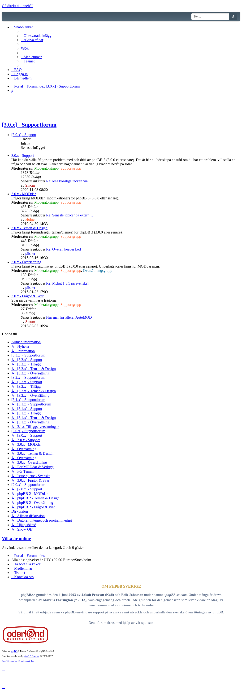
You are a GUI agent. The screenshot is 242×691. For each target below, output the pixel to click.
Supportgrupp (70, 168)
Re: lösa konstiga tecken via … (69, 181)
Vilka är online (16, 538)
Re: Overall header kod (63, 249)
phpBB (14, 651)
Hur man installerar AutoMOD (69, 317)
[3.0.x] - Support (23, 135)
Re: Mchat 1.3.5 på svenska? (67, 283)
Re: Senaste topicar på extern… (69, 215)
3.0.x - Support (22, 156)
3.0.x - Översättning (26, 262)
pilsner (30, 253)
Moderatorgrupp (46, 168)
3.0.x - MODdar (23, 194)
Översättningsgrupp (97, 270)
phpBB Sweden (31, 656)
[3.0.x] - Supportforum (29, 125)
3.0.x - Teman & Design (29, 228)
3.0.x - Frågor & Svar (27, 296)
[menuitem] (36, 36)
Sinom (30, 185)
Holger (30, 219)
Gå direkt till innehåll (17, 6)
